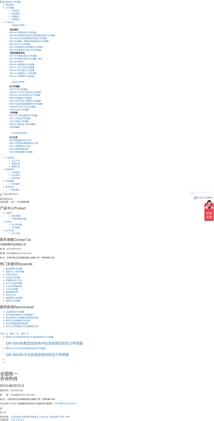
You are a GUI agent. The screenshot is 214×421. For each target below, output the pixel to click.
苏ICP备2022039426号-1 (66, 403)
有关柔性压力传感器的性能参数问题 (22, 317)
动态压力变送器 (13, 277)
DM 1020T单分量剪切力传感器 (23, 115)
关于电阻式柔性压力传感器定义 (20, 314)
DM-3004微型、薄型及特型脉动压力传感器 (29, 41)
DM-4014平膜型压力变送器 (21, 76)
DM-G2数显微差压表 (18, 148)
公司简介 (16, 10)
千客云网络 (16, 416)
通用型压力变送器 (14, 297)
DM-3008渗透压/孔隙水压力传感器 (25, 49)
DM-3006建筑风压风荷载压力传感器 (26, 46)
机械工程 (16, 163)
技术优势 (16, 13)
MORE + (22, 25)
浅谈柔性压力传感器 (15, 311)
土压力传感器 (12, 288)
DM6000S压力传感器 (19, 109)
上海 (13, 419)
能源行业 (16, 166)
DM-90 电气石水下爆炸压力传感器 (25, 100)
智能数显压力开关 (14, 280)
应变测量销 (14, 127)
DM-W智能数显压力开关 (20, 140)
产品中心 (10, 22)
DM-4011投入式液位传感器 (21, 67)
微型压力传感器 (13, 300)
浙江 (22, 419)
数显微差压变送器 (14, 268)
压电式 (15, 81)
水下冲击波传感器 (14, 283)
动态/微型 (16, 215)
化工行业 (16, 160)
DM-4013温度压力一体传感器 (22, 73)
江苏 (17, 419)
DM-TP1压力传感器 (18, 89)
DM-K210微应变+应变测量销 (22, 124)
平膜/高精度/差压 (19, 218)
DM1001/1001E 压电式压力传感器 (25, 92)
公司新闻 (16, 172)
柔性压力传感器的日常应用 (18, 320)
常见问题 (16, 177)
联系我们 (10, 186)
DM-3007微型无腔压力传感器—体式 (26, 58)
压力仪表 (16, 132)
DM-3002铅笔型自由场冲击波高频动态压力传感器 (32, 35)
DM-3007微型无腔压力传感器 (22, 55)
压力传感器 (17, 224)
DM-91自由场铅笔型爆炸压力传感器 (25, 103)
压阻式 (15, 25)
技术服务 (10, 180)
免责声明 (26, 416)
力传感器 (16, 227)
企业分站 (44, 416)
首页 (13, 201)
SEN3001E (11, 294)
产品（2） (4, 333)
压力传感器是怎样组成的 (17, 323)
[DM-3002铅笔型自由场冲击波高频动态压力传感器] (29, 336)
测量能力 (16, 16)
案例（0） (25, 333)
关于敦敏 (10, 7)
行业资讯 (16, 175)
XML (68, 416)
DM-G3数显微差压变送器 (20, 151)
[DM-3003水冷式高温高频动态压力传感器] (25, 347)
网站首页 (10, 4)
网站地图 (54, 416)
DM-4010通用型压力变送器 (21, 64)
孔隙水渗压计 (12, 274)
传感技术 (16, 19)
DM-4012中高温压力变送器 (21, 70)
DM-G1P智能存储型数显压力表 (23, 143)
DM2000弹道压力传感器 (20, 97)
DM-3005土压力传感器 (19, 44)
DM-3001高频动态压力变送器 (22, 32)
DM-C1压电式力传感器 (19, 118)
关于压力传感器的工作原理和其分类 (22, 326)
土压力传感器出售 (14, 286)
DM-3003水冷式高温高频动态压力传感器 (28, 38)
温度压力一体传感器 (15, 271)
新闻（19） (15, 333)
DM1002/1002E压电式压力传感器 (24, 94)
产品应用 (10, 157)
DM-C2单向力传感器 (18, 121)
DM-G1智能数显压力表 (19, 145)
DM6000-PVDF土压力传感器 (22, 106)
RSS (62, 416)
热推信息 (34, 416)
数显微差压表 (12, 291)
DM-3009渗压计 (16, 61)
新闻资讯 (10, 169)
